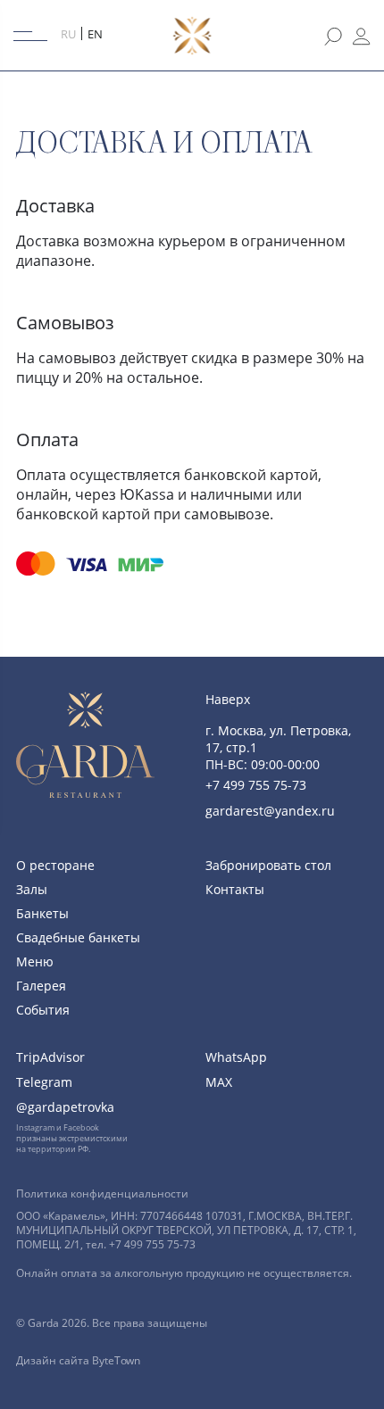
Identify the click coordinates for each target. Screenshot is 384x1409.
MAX (218, 1081)
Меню (35, 961)
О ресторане (55, 865)
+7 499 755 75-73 (255, 784)
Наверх (227, 699)
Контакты (234, 889)
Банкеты (42, 913)
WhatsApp (236, 1056)
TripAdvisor (50, 1056)
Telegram (44, 1081)
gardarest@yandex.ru (270, 810)
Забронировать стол (268, 865)
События (43, 1009)
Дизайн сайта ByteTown (78, 1360)
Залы (31, 889)
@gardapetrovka (65, 1106)
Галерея (41, 985)
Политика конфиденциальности (102, 1194)
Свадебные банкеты (78, 937)
